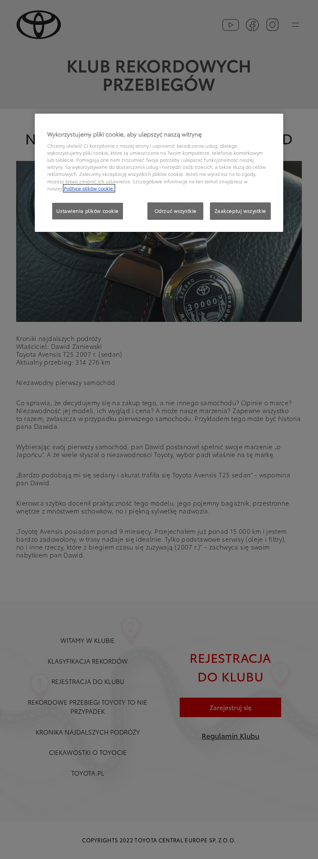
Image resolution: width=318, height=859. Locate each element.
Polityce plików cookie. (89, 188)
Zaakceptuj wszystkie (240, 210)
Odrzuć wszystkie (175, 210)
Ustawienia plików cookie (87, 210)
